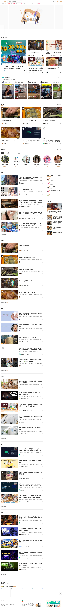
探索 (24, 3)
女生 (49, 3)
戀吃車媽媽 (26, 164)
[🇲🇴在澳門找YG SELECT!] (21, 91)
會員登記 (54, 1)
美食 (44, 3)
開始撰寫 (59, 1)
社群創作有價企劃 (4, 3)
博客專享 (36, 3)
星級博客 (32, 3)
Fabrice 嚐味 (5, 164)
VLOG (41, 3)
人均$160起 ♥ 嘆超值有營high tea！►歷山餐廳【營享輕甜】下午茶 (57, 217)
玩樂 (52, 3)
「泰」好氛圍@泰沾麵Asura (57, 228)
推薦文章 (27, 3)
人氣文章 (49, 201)
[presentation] (4, 17)
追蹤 (5, 166)
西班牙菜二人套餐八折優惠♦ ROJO (57, 233)
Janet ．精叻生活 (36, 164)
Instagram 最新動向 (8, 586)
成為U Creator (18, 3)
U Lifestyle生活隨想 (15, 164)
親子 (54, 3)
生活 (57, 3)
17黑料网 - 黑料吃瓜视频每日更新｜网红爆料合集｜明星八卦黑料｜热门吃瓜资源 (57, 223)
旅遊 (46, 3)
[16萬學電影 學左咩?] (8, 91)
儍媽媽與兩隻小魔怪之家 (47, 164)
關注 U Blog (5, 583)
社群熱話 (11, 3)
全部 (2, 153)
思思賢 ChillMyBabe (57, 164)
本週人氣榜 (50, 175)
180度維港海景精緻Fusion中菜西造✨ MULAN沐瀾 (55, 212)
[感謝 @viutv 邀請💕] (34, 91)
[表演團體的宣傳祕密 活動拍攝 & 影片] (46, 91)
